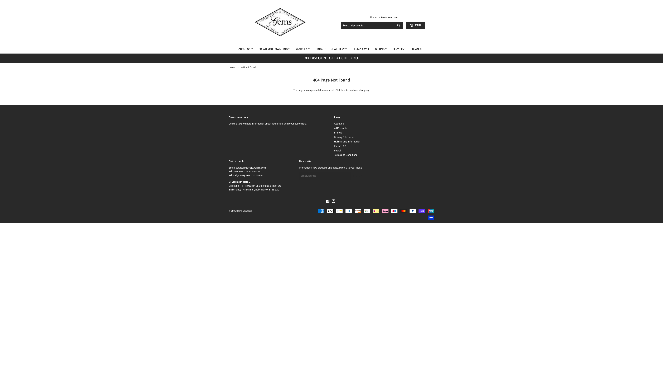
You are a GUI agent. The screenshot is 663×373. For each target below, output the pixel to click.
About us (244, 48)
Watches (302, 48)
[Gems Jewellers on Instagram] (333, 201)
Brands (417, 48)
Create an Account (389, 17)
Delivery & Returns (343, 137)
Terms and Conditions (345, 155)
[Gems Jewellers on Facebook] (328, 201)
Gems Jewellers (244, 211)
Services (398, 48)
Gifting (380, 48)
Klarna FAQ (340, 146)
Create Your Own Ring (273, 48)
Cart (418, 25)
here (343, 90)
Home (232, 67)
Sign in (373, 17)
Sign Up (357, 176)
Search (338, 150)
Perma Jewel (361, 48)
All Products (340, 128)
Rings (320, 48)
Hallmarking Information (347, 141)
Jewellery (338, 48)
